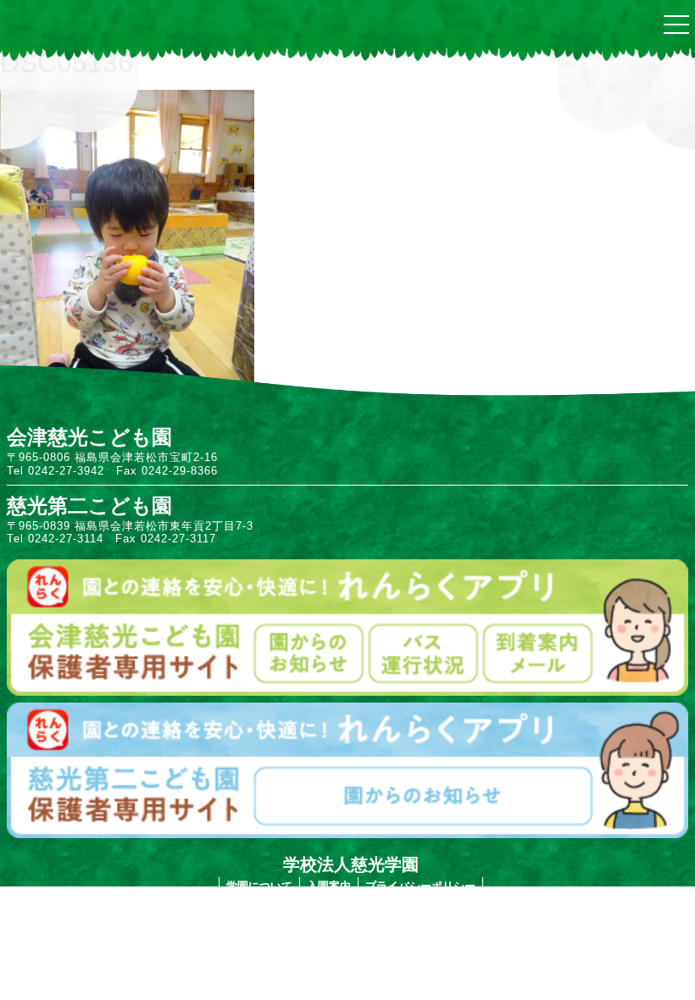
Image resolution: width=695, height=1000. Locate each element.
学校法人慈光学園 (351, 864)
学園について (259, 886)
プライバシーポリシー (420, 886)
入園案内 (329, 886)
